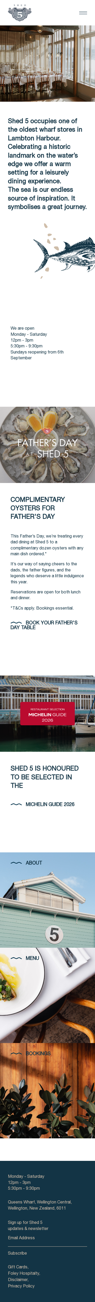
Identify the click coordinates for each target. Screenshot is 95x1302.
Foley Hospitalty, (24, 1274)
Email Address (21, 1238)
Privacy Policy (21, 1287)
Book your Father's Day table (44, 625)
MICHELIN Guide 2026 (50, 805)
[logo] (20, 12)
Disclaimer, (18, 1280)
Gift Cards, (18, 1267)
